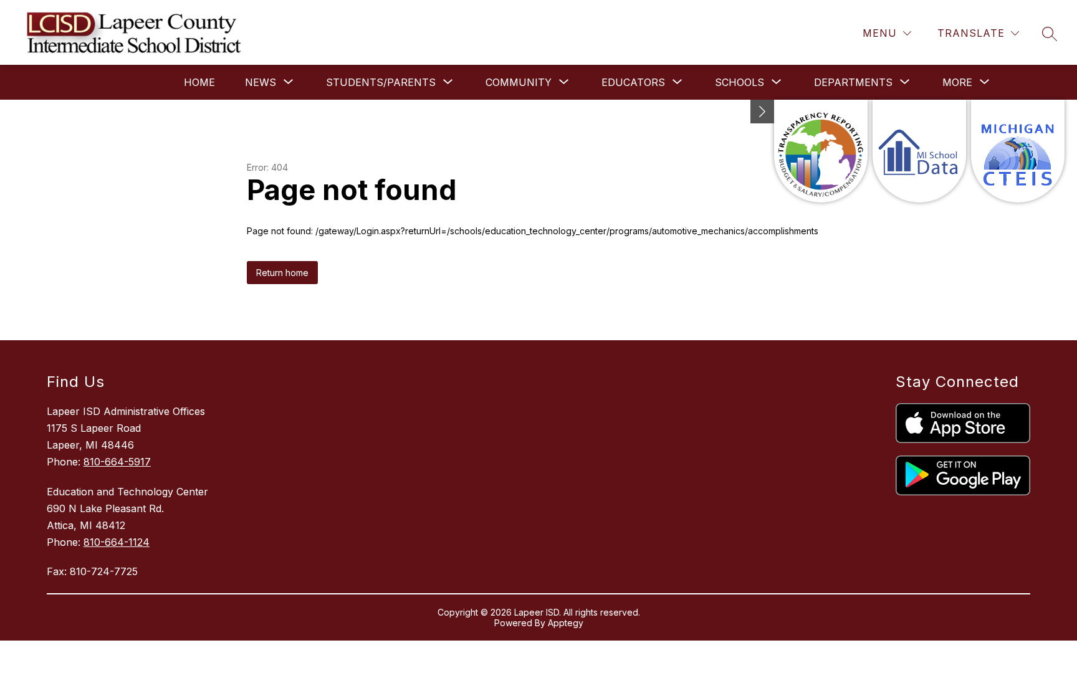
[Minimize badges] (762, 111)
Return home (282, 272)
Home (199, 82)
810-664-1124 (117, 542)
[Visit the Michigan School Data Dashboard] (919, 151)
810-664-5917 (117, 461)
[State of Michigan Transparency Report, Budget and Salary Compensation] (821, 151)
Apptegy (565, 622)
